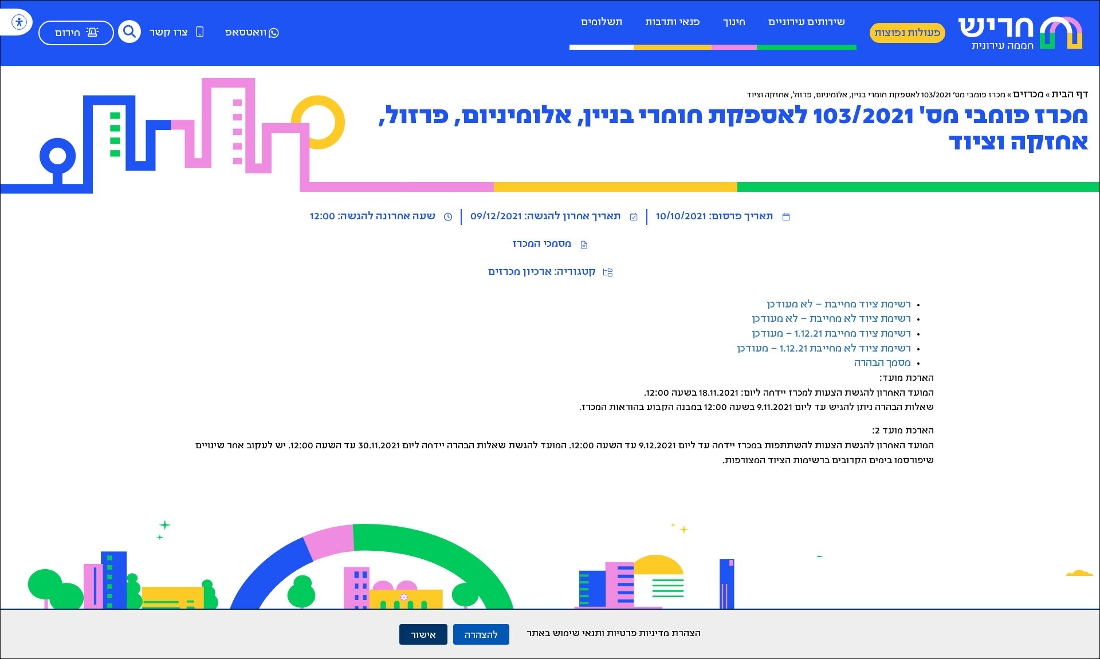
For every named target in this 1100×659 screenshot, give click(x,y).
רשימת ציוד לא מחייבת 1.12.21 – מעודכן (824, 349)
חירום (67, 34)
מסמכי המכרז (541, 244)
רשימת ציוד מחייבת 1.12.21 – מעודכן (831, 334)
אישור (423, 634)
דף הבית (1070, 95)
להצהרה (481, 634)
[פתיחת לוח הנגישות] (19, 22)
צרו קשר (169, 33)
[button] (129, 31)
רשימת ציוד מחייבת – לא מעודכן (839, 305)
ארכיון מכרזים (520, 272)
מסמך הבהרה (882, 363)
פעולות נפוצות (907, 34)
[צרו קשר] (200, 31)
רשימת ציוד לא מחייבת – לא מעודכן (831, 319)
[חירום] (92, 32)
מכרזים (1028, 95)
